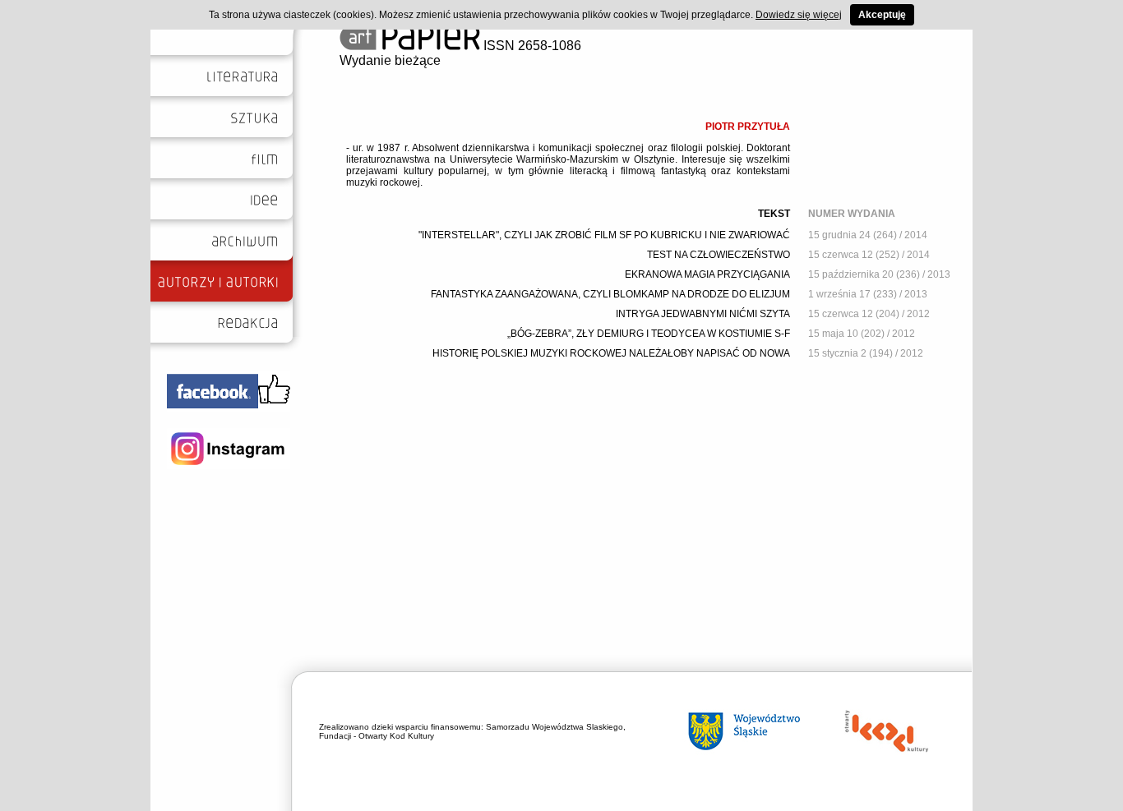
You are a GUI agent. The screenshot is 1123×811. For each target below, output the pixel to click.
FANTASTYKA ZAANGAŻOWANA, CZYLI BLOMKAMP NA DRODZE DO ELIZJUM (610, 294)
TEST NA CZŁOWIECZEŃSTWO (718, 254)
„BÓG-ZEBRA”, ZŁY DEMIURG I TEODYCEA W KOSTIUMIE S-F (648, 333)
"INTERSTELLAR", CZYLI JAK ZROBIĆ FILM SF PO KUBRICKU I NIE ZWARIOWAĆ (604, 235)
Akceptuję (882, 15)
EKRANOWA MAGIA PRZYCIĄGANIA (707, 274)
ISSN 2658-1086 (530, 46)
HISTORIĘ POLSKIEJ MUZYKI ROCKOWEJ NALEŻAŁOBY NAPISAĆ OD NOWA (611, 353)
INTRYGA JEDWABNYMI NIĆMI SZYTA (703, 314)
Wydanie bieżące (390, 60)
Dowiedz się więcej (799, 15)
